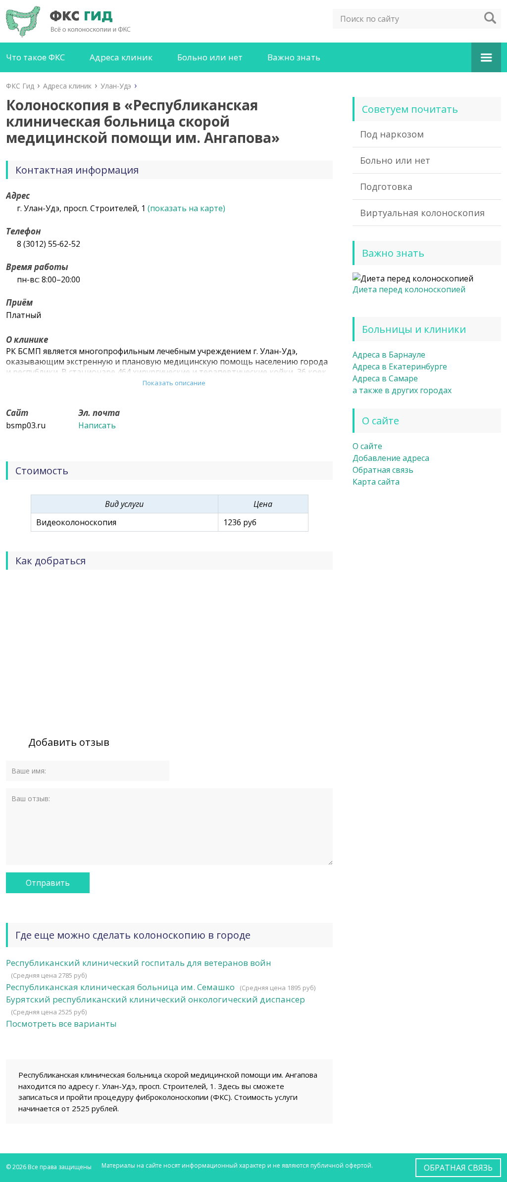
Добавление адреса (391, 458)
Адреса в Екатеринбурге (400, 366)
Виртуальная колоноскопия (422, 213)
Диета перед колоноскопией (409, 289)
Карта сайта (376, 481)
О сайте (367, 446)
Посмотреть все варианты (61, 1023)
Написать (97, 425)
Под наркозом (392, 134)
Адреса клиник (121, 57)
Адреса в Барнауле (389, 354)
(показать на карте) (186, 208)
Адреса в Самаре (385, 378)
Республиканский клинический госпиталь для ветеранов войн (138, 962)
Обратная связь (383, 469)
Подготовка (386, 186)
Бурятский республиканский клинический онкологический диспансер (155, 999)
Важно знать (293, 57)
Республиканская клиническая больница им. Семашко (120, 987)
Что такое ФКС (35, 57)
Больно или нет (210, 57)
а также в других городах (402, 390)
